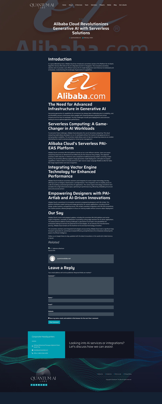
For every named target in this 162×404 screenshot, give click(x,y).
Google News (60, 236)
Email (50, 305)
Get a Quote (123, 5)
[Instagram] (41, 385)
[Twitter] (36, 385)
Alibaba (50, 153)
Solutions (94, 5)
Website (50, 311)
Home (64, 5)
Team (86, 5)
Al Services (78, 5)
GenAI (51, 238)
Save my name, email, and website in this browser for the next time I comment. (74, 318)
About (71, 5)
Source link (51, 250)
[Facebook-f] (32, 385)
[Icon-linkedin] (34, 385)
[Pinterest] (44, 385)
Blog (115, 5)
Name (50, 298)
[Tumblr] (46, 385)
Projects (102, 5)
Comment (51, 276)
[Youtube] (39, 385)
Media (109, 5)
